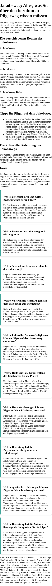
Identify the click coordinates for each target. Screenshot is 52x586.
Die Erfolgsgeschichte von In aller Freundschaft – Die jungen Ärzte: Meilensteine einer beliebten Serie (25, 566)
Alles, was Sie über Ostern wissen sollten (18, 557)
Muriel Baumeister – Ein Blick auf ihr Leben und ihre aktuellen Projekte (25, 578)
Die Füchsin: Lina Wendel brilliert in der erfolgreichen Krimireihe (23, 581)
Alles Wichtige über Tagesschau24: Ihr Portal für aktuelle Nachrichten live (25, 558)
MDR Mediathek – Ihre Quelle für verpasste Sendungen (24, 570)
